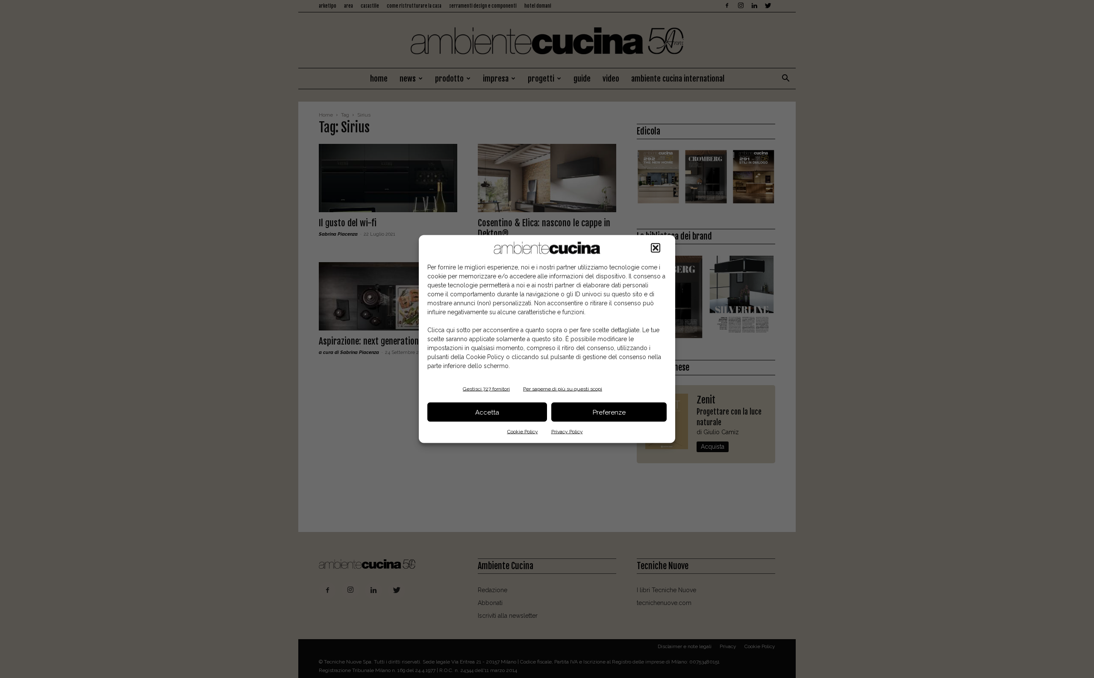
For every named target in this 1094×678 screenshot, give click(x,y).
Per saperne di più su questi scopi (562, 389)
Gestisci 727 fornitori (486, 389)
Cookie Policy (522, 432)
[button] (655, 248)
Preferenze (609, 412)
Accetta (487, 412)
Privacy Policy (567, 432)
